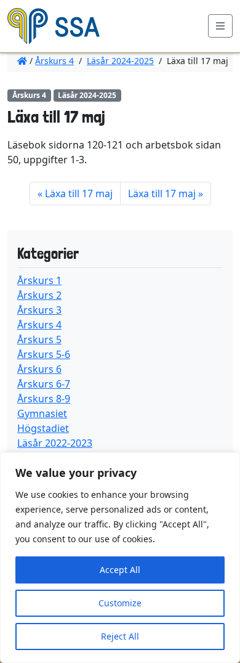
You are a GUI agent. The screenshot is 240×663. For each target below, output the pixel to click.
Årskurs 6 (39, 369)
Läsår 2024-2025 (120, 61)
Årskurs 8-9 (43, 398)
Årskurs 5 (39, 339)
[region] (120, 557)
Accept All (120, 570)
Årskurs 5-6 (43, 354)
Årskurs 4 (54, 61)
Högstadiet (43, 428)
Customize (120, 603)
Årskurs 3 (39, 310)
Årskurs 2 (39, 295)
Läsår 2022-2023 (54, 443)
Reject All (120, 636)
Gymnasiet (42, 413)
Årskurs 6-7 (43, 384)
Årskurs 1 (39, 280)
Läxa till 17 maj (79, 193)
